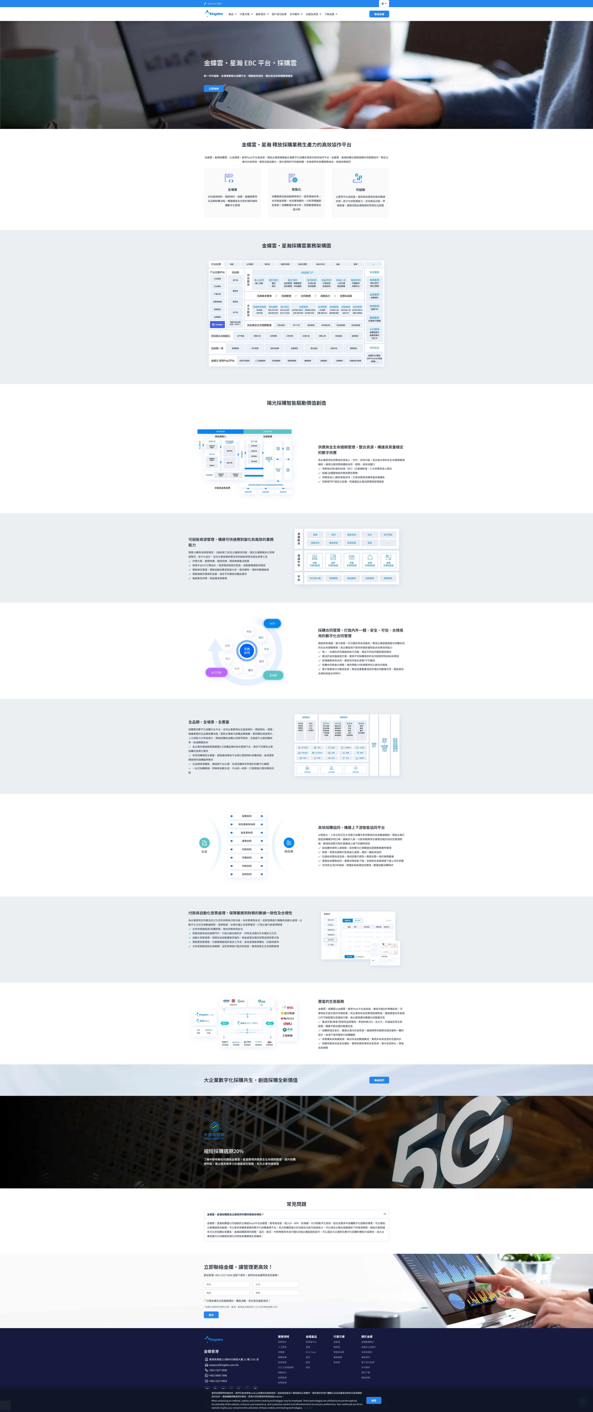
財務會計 (282, 1341)
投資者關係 (366, 1352)
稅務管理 (282, 1377)
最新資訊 (365, 1357)
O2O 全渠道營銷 (286, 1367)
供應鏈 (281, 1352)
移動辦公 (282, 1372)
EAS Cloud (311, 1352)
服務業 (337, 1346)
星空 (308, 1357)
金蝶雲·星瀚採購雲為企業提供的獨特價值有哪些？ (235, 1214)
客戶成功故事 (367, 1362)
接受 (373, 1400)
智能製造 (282, 1362)
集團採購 (282, 1357)
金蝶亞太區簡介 (368, 1346)
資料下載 (365, 1372)
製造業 (337, 1362)
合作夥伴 (365, 1367)
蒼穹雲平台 (311, 1341)
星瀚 (308, 1346)
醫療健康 (338, 1357)
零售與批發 (339, 1352)
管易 (308, 1367)
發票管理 (282, 1382)
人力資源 (282, 1346)
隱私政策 (308, 1407)
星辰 (308, 1362)
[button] (296, 1214)
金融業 (337, 1341)
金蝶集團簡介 (367, 1341)
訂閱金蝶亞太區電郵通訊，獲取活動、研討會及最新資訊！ (238, 1301)
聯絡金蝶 (365, 1377)
